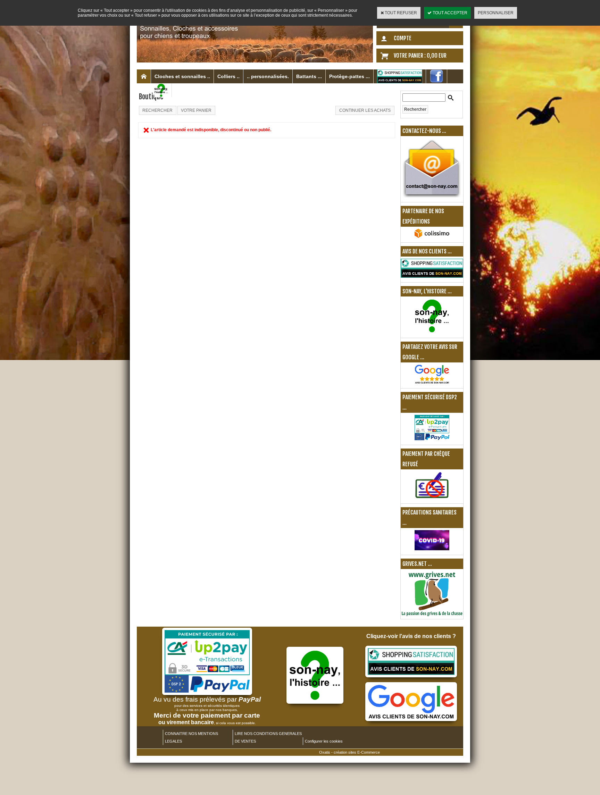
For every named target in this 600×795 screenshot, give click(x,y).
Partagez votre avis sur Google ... (429, 352)
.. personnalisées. (268, 76)
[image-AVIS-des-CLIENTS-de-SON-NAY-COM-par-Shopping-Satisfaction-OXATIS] (411, 676)
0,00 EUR (437, 55)
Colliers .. (228, 76)
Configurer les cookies (324, 741)
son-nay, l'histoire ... (427, 291)
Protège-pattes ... (349, 76)
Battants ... (309, 76)
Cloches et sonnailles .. (182, 76)
